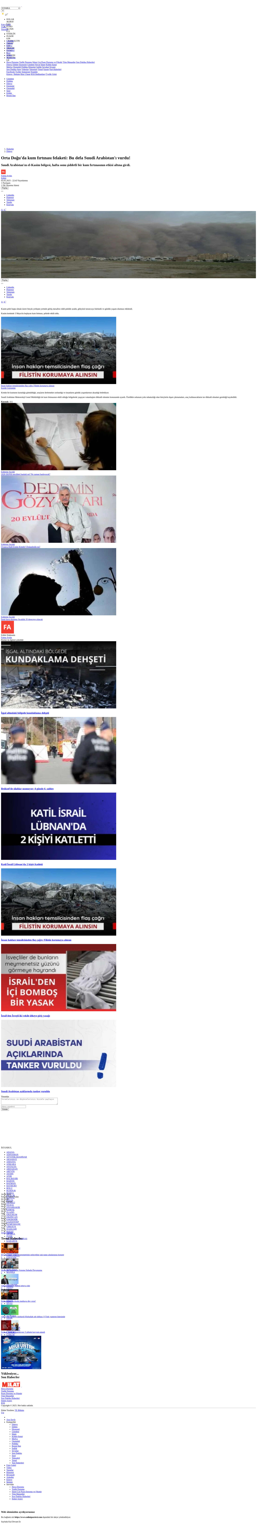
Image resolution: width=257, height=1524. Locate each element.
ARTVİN (10, 1171)
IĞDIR (9, 1236)
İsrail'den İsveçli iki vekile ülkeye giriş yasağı (25, 1015)
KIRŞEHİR (11, 1258)
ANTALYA (11, 1166)
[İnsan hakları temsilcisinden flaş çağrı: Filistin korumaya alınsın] (58, 935)
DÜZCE (10, 1205)
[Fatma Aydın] (7, 633)
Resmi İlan (11, 58)
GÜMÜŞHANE (13, 1224)
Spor (8, 53)
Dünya (9, 46)
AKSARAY (11, 1159)
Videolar (25, 69)
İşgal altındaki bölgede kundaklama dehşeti (25, 713)
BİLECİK (10, 1195)
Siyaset (52, 67)
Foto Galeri (11, 1465)
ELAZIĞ (10, 1212)
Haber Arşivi (6, 1401)
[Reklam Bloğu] (21, 1368)
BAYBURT (11, 1186)
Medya (9, 67)
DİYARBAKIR (13, 1207)
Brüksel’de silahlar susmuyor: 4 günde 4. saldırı (27, 788)
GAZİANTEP (12, 1222)
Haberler (10, 149)
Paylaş (4, 188)
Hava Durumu (12, 62)
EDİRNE (10, 1210)
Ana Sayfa (10, 1419)
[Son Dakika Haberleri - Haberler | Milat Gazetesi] (21, 6)
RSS (3, 1403)
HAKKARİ (11, 1229)
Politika (9, 43)
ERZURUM (11, 1214)
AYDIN (9, 1174)
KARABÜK (11, 1241)
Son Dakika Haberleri (85, 62)
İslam (43, 64)
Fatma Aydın (6, 637)
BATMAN (11, 1183)
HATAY (10, 1231)
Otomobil (10, 50)
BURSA (10, 1193)
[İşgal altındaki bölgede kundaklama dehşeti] (58, 708)
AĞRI (9, 1176)
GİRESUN (11, 1226)
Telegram (10, 200)
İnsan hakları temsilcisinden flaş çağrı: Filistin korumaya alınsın (36, 940)
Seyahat (45, 67)
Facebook (10, 72)
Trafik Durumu (25, 62)
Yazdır (9, 202)
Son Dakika (11, 69)
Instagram (26, 72)
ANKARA (11, 1164)
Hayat (37, 64)
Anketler (10, 1477)
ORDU (9, 1289)
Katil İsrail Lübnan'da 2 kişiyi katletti (22, 864)
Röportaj (32, 67)
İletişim (9, 1482)
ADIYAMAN (12, 1154)
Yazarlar (9, 1470)
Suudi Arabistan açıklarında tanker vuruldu (25, 1091)
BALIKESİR (12, 1178)
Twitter (18, 72)
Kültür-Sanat (51, 64)
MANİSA (10, 1272)
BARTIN (10, 1181)
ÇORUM (10, 1335)
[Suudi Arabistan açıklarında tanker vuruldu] (58, 1086)
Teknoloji (33, 69)
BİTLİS (9, 1200)
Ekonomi (10, 48)
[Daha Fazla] (2, 191)
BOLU (9, 1188)
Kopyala (10, 205)
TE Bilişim (19, 1410)
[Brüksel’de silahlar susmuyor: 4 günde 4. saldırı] (58, 783)
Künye (9, 1480)
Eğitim (15, 64)
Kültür (9, 55)
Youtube (34, 72)
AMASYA (11, 1162)
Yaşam (46, 69)
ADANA (10, 1152)
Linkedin (10, 195)
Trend (40, 69)
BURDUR (11, 1190)
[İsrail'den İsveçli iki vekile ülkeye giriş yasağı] (58, 1010)
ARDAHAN (12, 1169)
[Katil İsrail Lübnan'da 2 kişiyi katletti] (58, 859)
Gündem (10, 41)
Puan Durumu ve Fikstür (11, 1393)
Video (9, 1468)
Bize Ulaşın (25, 74)
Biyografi (10, 1475)
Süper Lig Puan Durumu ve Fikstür (47, 62)
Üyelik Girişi (51, 74)
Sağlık (39, 67)
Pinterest (10, 197)
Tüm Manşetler (69, 62)
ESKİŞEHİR (12, 1219)
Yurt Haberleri (55, 69)
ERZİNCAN (12, 1217)
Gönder (5, 1109)
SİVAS (9, 1303)
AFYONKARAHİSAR (16, 1157)
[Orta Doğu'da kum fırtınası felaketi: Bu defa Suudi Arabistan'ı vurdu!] (128, 277)
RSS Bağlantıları (38, 74)
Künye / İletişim (13, 74)
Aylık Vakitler (7, 1233)
